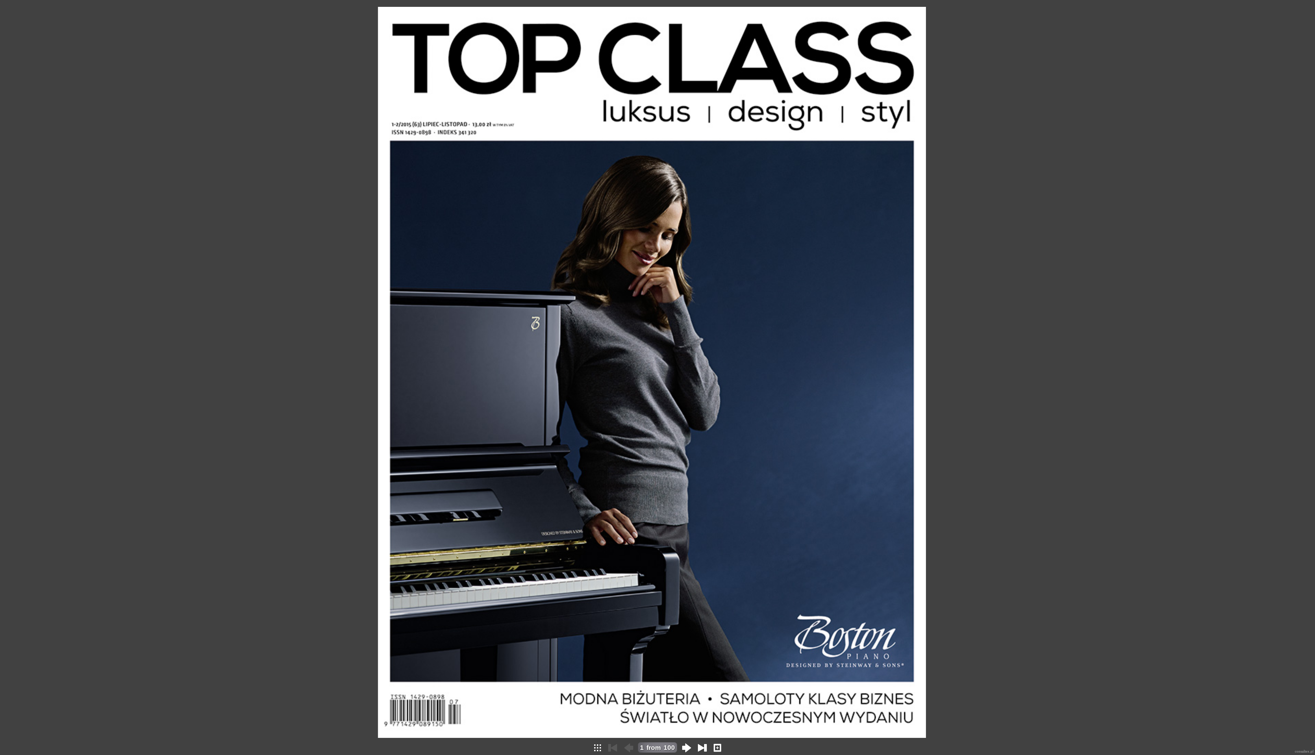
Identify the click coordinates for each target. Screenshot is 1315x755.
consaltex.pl (1304, 751)
